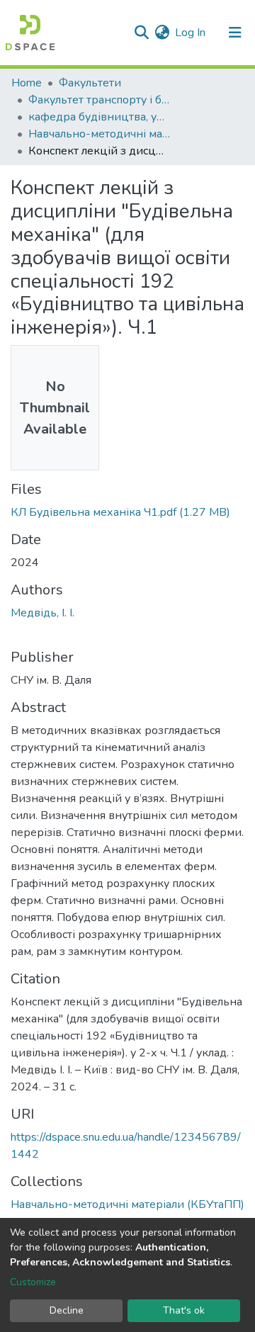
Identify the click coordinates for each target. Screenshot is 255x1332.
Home (26, 83)
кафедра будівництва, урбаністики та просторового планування (99, 117)
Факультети (90, 83)
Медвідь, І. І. (42, 613)
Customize (33, 1282)
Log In (191, 32)
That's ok (184, 1310)
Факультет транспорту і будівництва (99, 100)
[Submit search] (141, 32)
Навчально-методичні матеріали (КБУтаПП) (99, 134)
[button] (162, 32)
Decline (67, 1310)
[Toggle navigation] (235, 32)
